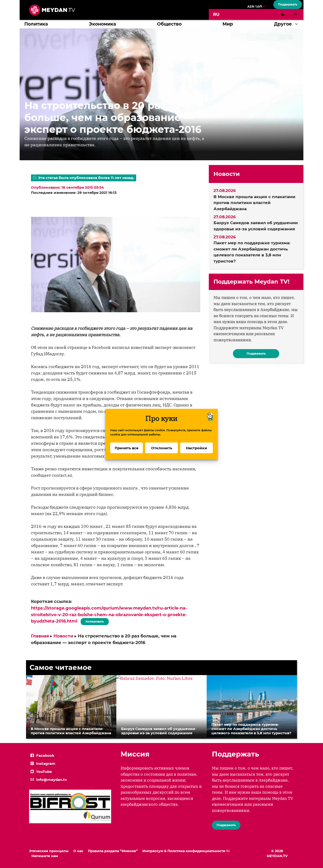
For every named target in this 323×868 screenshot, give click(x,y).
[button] (297, 24)
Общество (169, 24)
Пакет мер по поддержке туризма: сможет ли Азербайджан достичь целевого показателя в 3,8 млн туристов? (252, 251)
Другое (283, 24)
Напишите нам (44, 856)
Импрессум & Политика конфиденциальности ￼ (186, 851)
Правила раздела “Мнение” (113, 851)
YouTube (44, 771)
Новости (63, 636)
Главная (40, 636)
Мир (228, 24)
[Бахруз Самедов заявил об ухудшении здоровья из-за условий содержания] (154, 678)
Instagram (45, 763)
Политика (36, 24)
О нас (78, 851)
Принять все (127, 447)
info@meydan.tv (51, 779)
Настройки (196, 447)
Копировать (94, 620)
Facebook (45, 755)
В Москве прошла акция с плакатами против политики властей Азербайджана (254, 202)
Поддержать (287, 4)
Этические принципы (49, 851)
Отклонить (161, 447)
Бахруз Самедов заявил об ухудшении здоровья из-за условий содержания (256, 225)
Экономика (102, 24)
